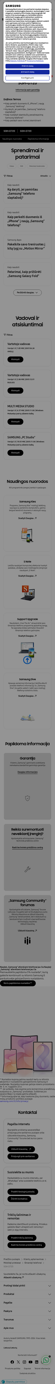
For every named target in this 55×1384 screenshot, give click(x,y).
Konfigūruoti (27, 78)
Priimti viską (27, 66)
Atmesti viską (27, 72)
